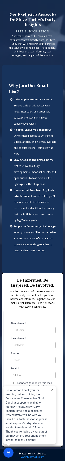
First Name (18, 323)
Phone (16, 353)
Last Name (18, 338)
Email (15, 368)
